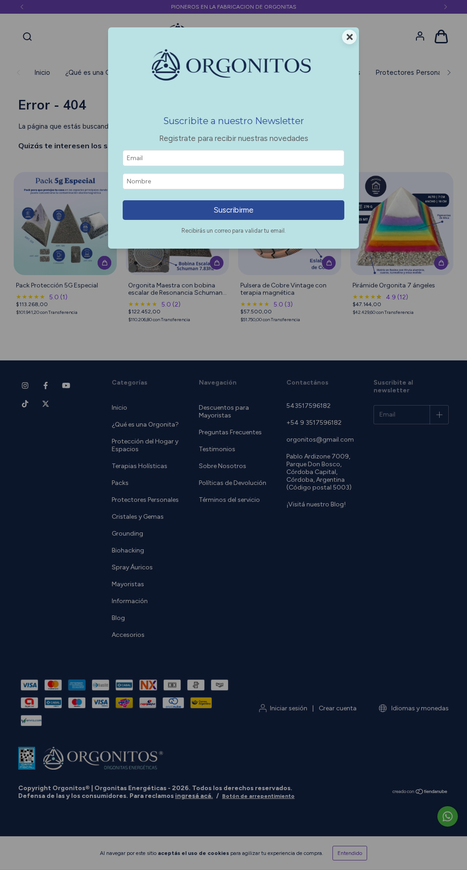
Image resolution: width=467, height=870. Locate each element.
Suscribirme (233, 209)
